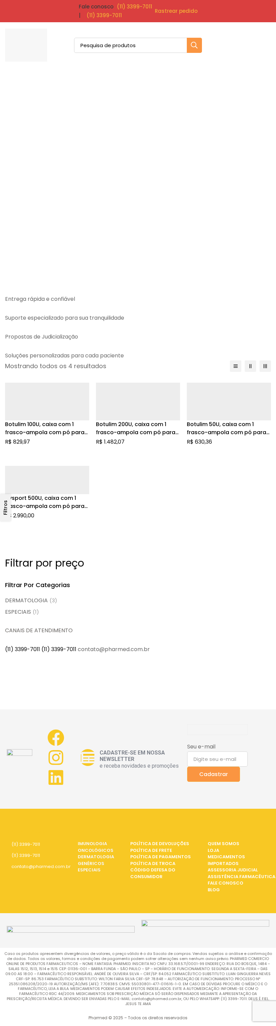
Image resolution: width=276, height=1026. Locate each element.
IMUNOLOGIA (92, 843)
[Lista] (235, 366)
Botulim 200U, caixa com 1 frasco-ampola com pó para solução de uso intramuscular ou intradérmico (137, 436)
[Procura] (194, 45)
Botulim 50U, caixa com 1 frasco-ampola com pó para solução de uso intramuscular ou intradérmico (228, 436)
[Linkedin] (55, 777)
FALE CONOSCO (225, 883)
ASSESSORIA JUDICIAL (233, 870)
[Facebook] (55, 737)
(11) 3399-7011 (134, 6)
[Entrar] (245, 45)
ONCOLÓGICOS (95, 850)
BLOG (214, 890)
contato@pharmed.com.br (41, 866)
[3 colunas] (265, 366)
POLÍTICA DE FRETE (151, 850)
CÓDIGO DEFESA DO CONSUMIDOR (152, 873)
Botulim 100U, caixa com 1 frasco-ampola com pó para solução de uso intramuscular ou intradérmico (46, 436)
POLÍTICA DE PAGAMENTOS (160, 857)
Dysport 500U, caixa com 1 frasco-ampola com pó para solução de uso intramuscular (46, 506)
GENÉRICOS (91, 863)
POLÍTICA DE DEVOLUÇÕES (159, 843)
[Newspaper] (87, 757)
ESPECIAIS (22, 612)
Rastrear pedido (176, 10)
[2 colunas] (250, 366)
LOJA (213, 850)
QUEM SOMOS (223, 843)
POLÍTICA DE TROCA (152, 863)
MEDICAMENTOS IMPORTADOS (226, 860)
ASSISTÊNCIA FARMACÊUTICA (241, 876)
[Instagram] (55, 757)
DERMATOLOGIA (31, 600)
